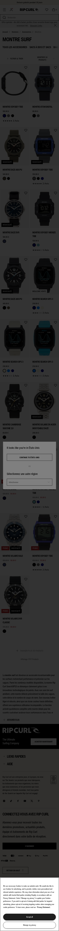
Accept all (29, 917)
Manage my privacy (29, 925)
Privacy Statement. (44, 907)
